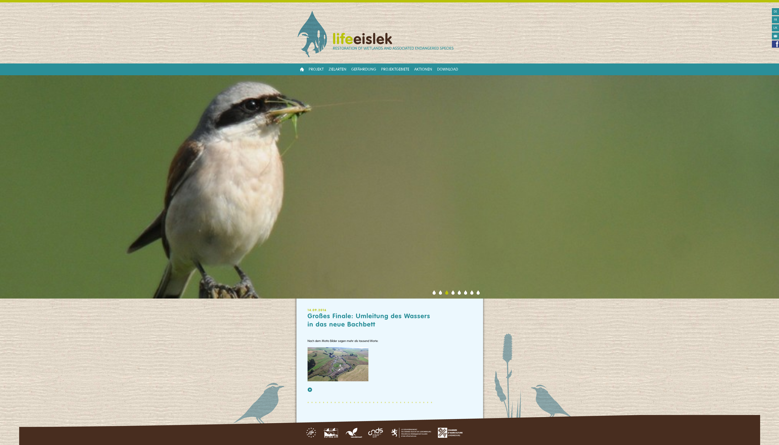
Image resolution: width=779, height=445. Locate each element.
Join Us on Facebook (775, 44)
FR (775, 19)
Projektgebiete (395, 69)
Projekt (316, 69)
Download (447, 69)
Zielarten (337, 69)
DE (775, 11)
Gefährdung (363, 69)
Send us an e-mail (775, 36)
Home (301, 69)
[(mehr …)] (310, 389)
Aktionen (423, 69)
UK (775, 28)
